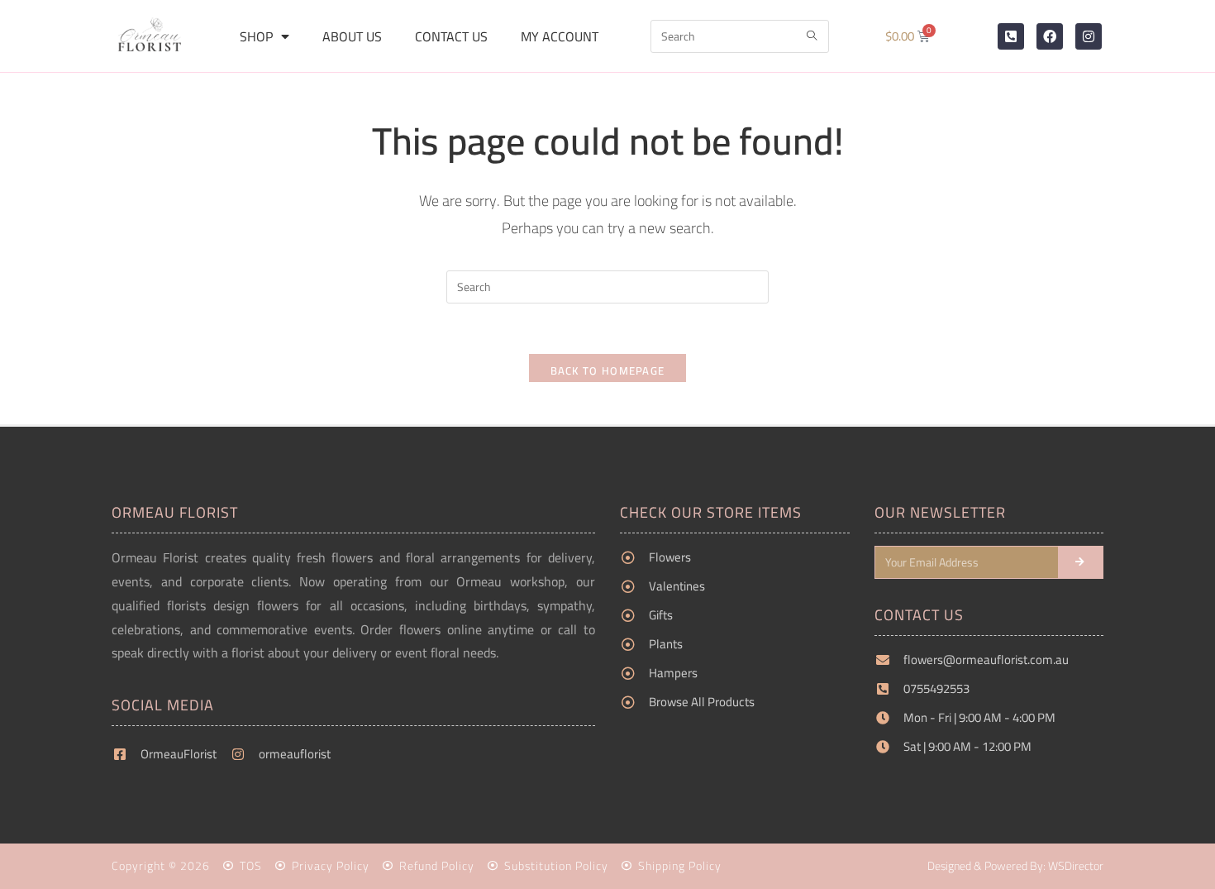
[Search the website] (739, 34)
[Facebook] (1049, 36)
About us (352, 36)
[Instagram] (1088, 36)
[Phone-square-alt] (1011, 36)
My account (559, 36)
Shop (256, 36)
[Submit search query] (812, 36)
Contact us (451, 36)
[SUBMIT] (1081, 562)
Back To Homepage (607, 370)
